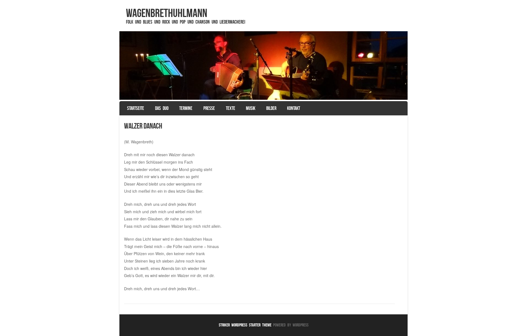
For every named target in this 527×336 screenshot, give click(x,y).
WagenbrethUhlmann (166, 13)
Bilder (271, 108)
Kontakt (293, 108)
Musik (250, 108)
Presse (209, 108)
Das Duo (162, 108)
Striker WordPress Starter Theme (245, 325)
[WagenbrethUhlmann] (263, 65)
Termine (185, 108)
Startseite (135, 108)
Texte (230, 108)
